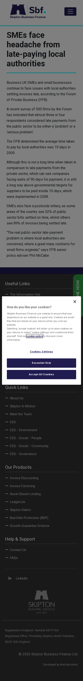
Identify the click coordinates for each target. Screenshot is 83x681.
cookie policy (35, 336)
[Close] (75, 301)
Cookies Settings (41, 351)
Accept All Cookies (41, 374)
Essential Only (41, 362)
